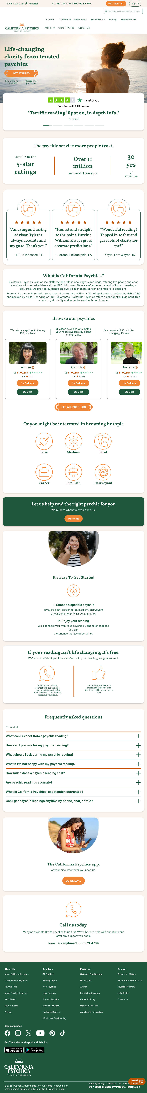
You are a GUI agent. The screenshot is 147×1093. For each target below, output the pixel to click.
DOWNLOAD (73, 880)
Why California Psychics (15, 980)
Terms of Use (113, 1083)
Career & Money (87, 999)
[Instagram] (18, 1033)
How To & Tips (11, 1005)
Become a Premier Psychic (130, 980)
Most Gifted (10, 999)
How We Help (10, 986)
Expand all (12, 727)
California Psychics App (91, 974)
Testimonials (80, 19)
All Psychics (48, 974)
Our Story (49, 19)
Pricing (113, 19)
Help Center (123, 993)
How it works (98, 19)
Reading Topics (50, 980)
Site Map (128, 1083)
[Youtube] (40, 1033)
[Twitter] (28, 1033)
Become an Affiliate (127, 974)
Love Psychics (49, 993)
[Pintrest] (52, 1033)
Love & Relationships (90, 993)
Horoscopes (85, 980)
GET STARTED (116, 3)
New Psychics (49, 986)
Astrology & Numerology (91, 1012)
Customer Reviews (51, 1012)
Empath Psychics (51, 999)
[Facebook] (7, 1033)
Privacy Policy (96, 1083)
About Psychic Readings (15, 993)
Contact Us (84, 27)
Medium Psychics (51, 1005)
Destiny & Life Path (89, 1005)
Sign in (135, 3)
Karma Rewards (66, 27)
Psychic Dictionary (126, 986)
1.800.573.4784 (81, 3)
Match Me (73, 518)
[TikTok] (62, 1033)
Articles (83, 986)
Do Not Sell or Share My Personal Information (114, 1086)
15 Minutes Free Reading (54, 1018)
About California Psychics (16, 974)
